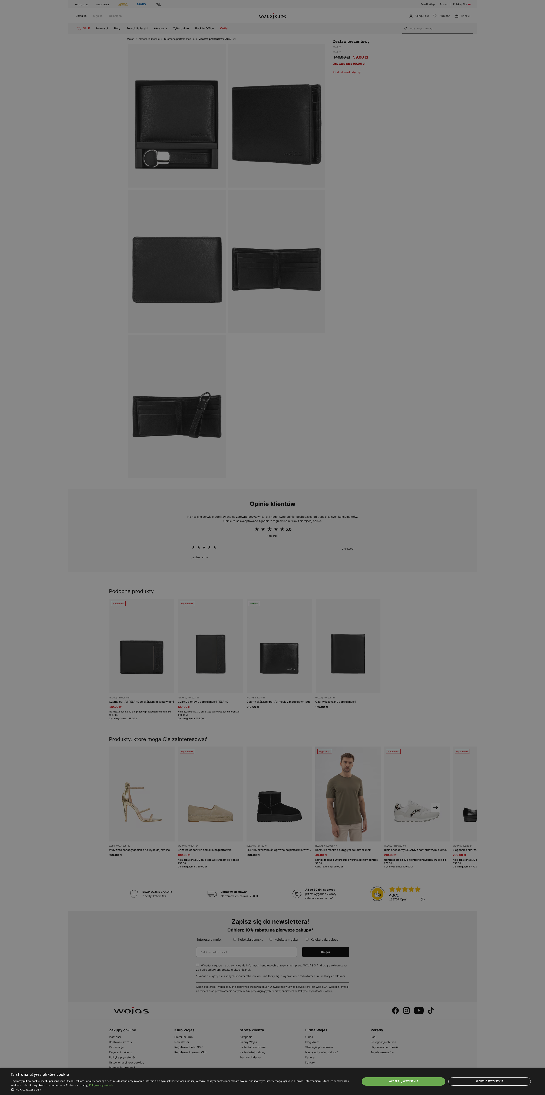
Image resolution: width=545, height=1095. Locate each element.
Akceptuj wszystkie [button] (403, 1081)
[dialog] (272, 547)
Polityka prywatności (102, 1085)
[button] (180, 1089)
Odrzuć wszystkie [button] (489, 1081)
